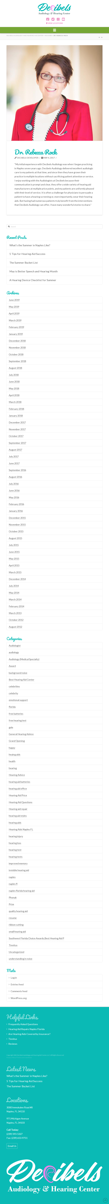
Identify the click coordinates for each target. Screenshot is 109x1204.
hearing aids (15, 822)
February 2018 (16, 408)
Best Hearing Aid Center (21, 679)
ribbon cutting (16, 924)
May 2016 (14, 497)
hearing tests (15, 856)
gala (11, 727)
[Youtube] (62, 19)
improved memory (18, 863)
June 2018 (14, 381)
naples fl (13, 883)
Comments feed (19, 991)
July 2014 (14, 585)
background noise (18, 672)
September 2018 (17, 361)
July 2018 (14, 374)
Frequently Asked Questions (23, 1024)
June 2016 (14, 490)
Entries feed (17, 984)
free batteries (16, 713)
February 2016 (16, 504)
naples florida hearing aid (22, 890)
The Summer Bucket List (23, 262)
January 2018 (16, 415)
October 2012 (16, 619)
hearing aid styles (18, 815)
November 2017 (17, 429)
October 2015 (16, 531)
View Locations (55, 23)
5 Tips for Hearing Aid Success (27, 253)
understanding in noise (20, 958)
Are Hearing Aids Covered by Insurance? (29, 1034)
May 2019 (14, 306)
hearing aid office (18, 788)
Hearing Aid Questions (20, 802)
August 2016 (15, 476)
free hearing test (17, 720)
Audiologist (15, 645)
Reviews (12, 1043)
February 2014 (16, 606)
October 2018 (16, 354)
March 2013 (15, 613)
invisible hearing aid (19, 870)
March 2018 (15, 401)
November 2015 (17, 524)
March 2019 (15, 320)
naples (12, 877)
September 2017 (17, 442)
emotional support (18, 700)
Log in (14, 977)
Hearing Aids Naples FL (21, 829)
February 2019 (16, 327)
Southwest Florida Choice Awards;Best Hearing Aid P (36, 938)
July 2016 (14, 483)
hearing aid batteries (19, 781)
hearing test (15, 849)
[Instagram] (57, 19)
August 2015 (15, 538)
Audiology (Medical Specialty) (24, 659)
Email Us (12, 1145)
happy (12, 747)
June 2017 (14, 463)
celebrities (14, 686)
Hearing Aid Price (18, 795)
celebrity (13, 693)
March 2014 (15, 599)
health (12, 761)
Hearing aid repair (18, 808)
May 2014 (14, 592)
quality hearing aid (18, 911)
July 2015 (14, 544)
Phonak (13, 897)
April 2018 (14, 395)
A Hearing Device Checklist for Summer (32, 280)
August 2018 (15, 367)
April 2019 (14, 313)
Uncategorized (16, 951)
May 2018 (14, 388)
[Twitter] (52, 19)
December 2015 (17, 517)
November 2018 (17, 347)
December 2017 (17, 422)
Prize (11, 904)
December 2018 (17, 340)
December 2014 (17, 579)
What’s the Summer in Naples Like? (29, 245)
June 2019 (14, 299)
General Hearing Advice (21, 734)
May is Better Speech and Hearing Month (33, 271)
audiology (14, 652)
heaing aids (14, 754)
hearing (13, 768)
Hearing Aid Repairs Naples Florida (26, 1029)
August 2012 (15, 626)
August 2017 (15, 449)
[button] (54, 30)
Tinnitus (13, 945)
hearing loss (15, 843)
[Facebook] (46, 19)
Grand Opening (17, 740)
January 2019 (16, 334)
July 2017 (14, 456)
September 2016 (17, 470)
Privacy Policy (11, 1057)
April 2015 (14, 565)
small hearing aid (17, 931)
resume (13, 917)
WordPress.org (19, 998)
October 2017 (16, 436)
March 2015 (15, 572)
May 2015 (14, 558)
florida (12, 706)
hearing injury (16, 836)
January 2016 (16, 510)
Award (12, 665)
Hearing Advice (17, 774)
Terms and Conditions (24, 1057)
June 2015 (14, 551)
